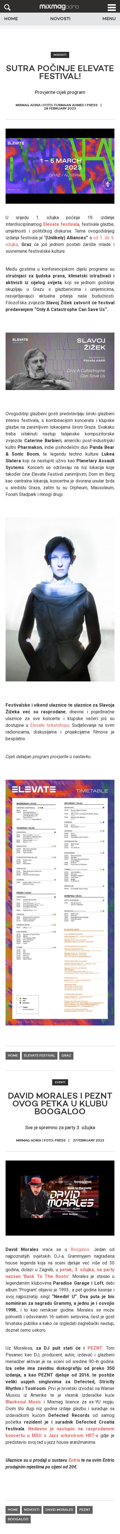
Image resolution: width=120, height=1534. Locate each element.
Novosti (60, 19)
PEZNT (95, 1348)
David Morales (59, 1510)
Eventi (60, 1082)
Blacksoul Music (23, 1402)
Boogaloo (80, 1249)
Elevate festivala (61, 224)
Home (11, 19)
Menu (109, 19)
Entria (74, 1460)
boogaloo (18, 1519)
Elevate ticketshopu (49, 725)
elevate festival (39, 1055)
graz (66, 1055)
